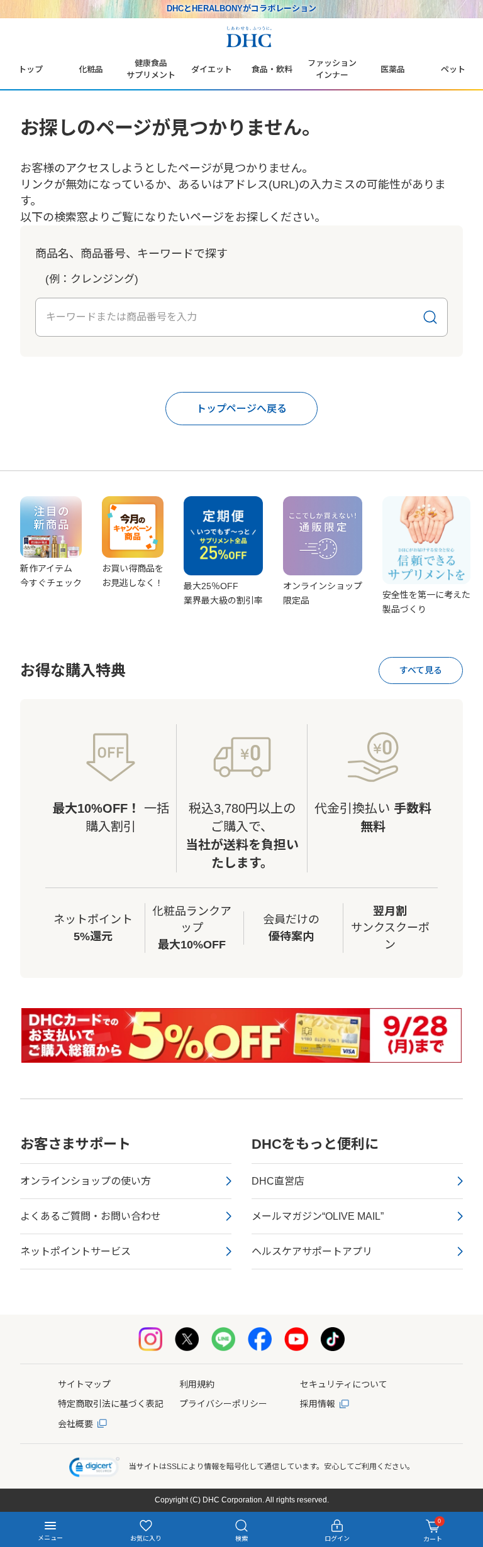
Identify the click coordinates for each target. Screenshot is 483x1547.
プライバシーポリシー (223, 1404)
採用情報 (317, 1404)
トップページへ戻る (241, 408)
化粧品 (91, 69)
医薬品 (392, 69)
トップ (30, 69)
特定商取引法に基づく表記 (111, 1404)
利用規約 (196, 1384)
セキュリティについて (343, 1384)
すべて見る (420, 670)
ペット (453, 69)
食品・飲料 (272, 69)
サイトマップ (84, 1384)
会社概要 (75, 1424)
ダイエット (211, 69)
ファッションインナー (332, 69)
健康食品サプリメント (150, 69)
